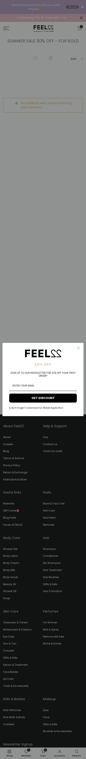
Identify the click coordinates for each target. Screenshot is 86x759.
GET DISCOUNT (43, 398)
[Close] (78, 348)
